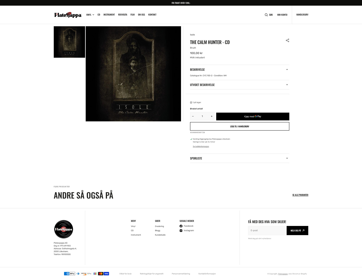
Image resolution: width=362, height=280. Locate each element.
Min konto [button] (282, 14)
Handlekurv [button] (302, 14)
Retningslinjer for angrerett (151, 274)
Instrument (109, 14)
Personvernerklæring (181, 274)
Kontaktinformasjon (207, 274)
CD (99, 14)
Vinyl (88, 14)
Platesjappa (283, 274)
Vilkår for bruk (125, 274)
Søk (271, 14)
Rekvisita (122, 14)
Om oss (141, 14)
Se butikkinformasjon (201, 146)
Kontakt (152, 14)
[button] (287, 40)
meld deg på (296, 230)
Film (133, 14)
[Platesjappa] (68, 14)
